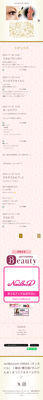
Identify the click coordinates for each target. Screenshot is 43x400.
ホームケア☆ (10, 110)
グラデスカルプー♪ (13, 177)
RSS (22, 395)
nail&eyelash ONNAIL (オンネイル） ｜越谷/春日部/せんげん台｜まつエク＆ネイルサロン (21, 370)
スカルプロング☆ (12, 58)
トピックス (21, 48)
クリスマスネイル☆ (13, 80)
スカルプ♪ (8, 217)
